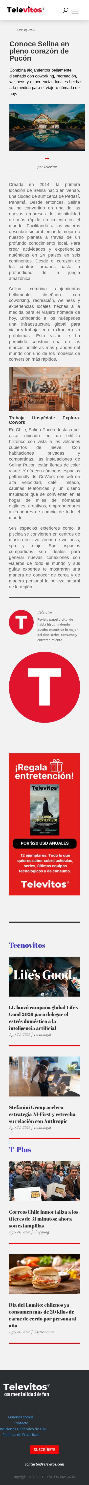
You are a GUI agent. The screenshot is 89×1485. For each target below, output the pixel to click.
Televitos (50, 167)
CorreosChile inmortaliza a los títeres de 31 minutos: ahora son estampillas (43, 1218)
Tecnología (42, 1034)
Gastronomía (43, 1332)
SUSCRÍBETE (44, 1449)
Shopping (41, 1232)
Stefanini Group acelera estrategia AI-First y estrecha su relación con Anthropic (42, 1114)
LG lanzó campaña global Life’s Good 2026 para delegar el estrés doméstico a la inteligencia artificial (43, 1017)
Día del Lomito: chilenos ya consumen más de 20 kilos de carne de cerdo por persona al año (42, 1315)
